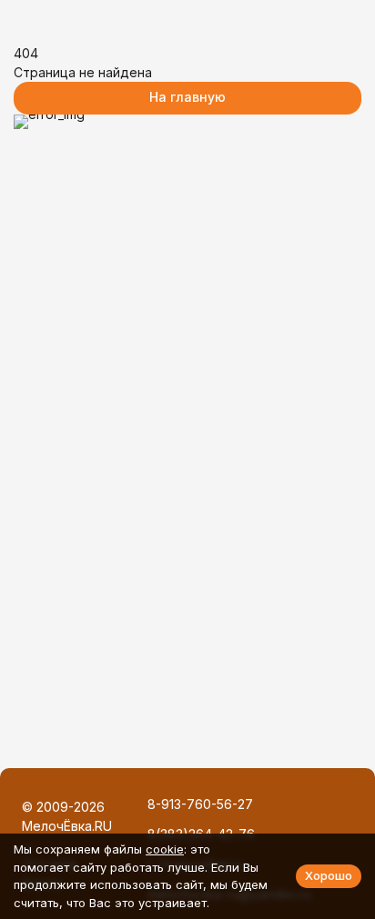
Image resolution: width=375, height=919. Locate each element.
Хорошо (328, 875)
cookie (165, 849)
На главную (187, 97)
